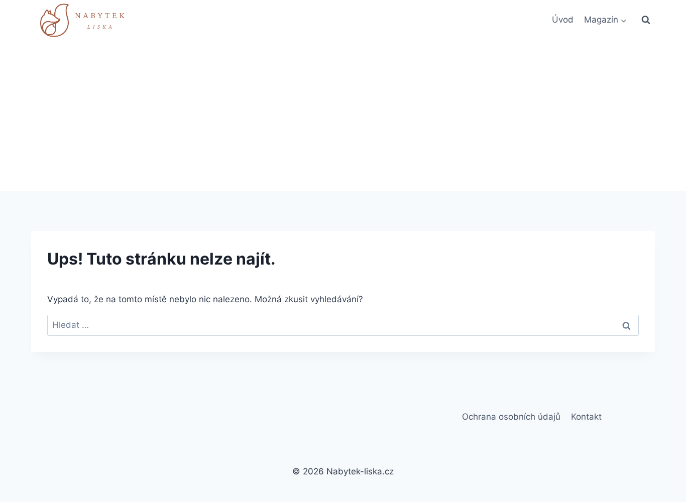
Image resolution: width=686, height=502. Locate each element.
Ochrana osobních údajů (511, 417)
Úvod (563, 20)
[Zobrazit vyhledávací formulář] (646, 20)
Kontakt (586, 417)
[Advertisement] (343, 115)
